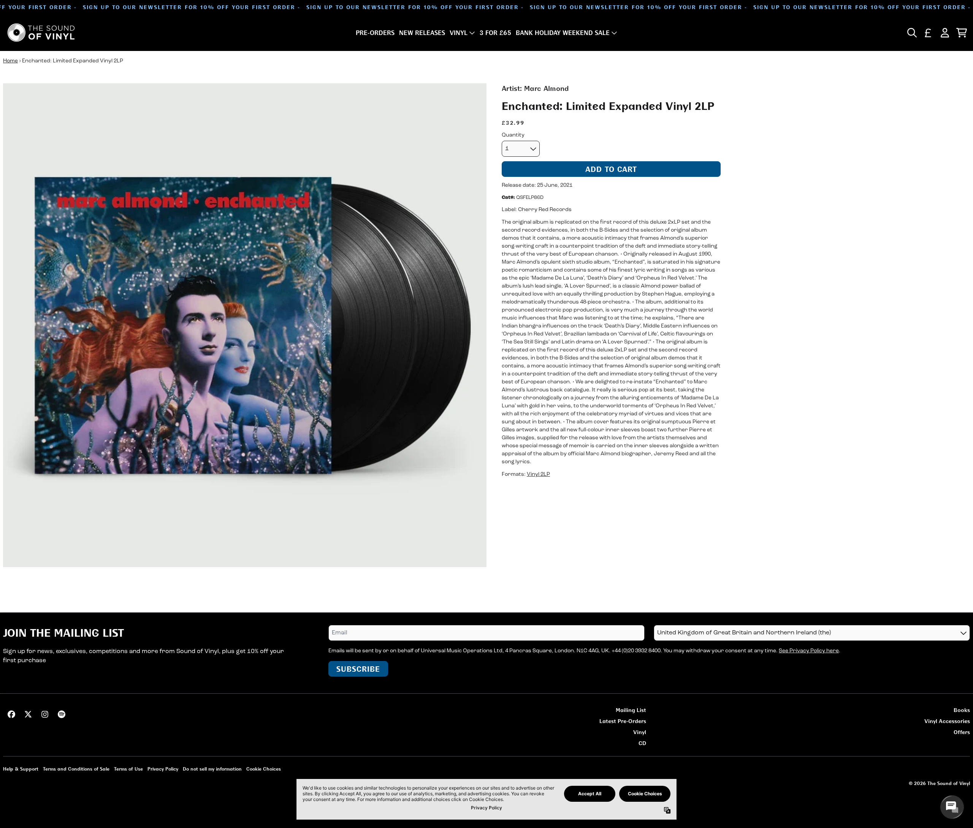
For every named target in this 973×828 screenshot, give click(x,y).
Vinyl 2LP (538, 475)
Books (962, 710)
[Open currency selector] (928, 32)
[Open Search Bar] (911, 32)
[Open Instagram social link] (44, 714)
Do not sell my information (212, 769)
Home (10, 61)
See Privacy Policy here (809, 651)
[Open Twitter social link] (28, 714)
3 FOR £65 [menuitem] (495, 33)
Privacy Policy (162, 769)
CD (642, 743)
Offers (962, 732)
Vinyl (639, 732)
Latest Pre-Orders (622, 721)
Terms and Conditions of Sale (76, 769)
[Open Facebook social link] (11, 714)
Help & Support (20, 769)
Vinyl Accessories (947, 721)
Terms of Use (128, 769)
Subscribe (358, 668)
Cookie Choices (263, 769)
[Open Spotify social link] (61, 714)
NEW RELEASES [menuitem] (422, 33)
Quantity (513, 135)
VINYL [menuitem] (458, 33)
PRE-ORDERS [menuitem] (375, 33)
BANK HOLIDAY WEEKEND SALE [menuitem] (563, 33)
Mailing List (631, 710)
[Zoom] (244, 325)
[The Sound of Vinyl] (41, 32)
